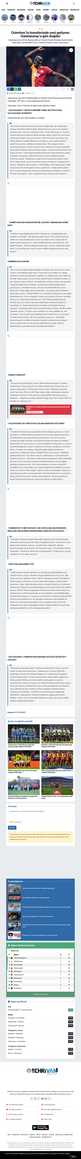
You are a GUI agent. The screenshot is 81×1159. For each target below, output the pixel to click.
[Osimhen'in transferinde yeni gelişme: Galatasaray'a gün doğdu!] (40, 66)
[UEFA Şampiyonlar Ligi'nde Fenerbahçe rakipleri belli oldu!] (24, 759)
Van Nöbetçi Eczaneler (16, 1104)
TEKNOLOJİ (63, 10)
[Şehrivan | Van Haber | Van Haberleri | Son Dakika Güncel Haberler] (40, 3)
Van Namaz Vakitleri (15, 1109)
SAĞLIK (54, 10)
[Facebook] (31, 1098)
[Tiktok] (46, 1098)
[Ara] (74, 3)
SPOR (38, 10)
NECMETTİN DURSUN (15, 93)
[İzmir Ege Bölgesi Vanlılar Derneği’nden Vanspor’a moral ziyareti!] (24, 785)
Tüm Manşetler (48, 1114)
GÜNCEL (30, 10)
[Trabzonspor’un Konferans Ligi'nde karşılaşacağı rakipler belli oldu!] (24, 734)
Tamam (73, 1156)
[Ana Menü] (7, 4)
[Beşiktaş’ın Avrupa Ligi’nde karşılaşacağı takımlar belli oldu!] (57, 734)
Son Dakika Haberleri (15, 1119)
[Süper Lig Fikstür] (72, 1002)
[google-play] (40, 1127)
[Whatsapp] (49, 1098)
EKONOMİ (21, 10)
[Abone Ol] (72, 89)
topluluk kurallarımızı (25, 834)
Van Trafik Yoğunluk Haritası (52, 1109)
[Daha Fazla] (19, 89)
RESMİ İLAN (74, 10)
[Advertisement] (40, 863)
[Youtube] (42, 1098)
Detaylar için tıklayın (40, 994)
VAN (3, 10)
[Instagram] (38, 1098)
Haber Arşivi (48, 1119)
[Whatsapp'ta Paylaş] (15, 89)
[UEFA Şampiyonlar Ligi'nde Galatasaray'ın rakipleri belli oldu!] (57, 759)
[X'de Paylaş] (12, 89)
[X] (35, 1098)
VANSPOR (11, 10)
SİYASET (46, 10)
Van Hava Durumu (49, 1104)
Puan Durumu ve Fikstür (15, 1114)
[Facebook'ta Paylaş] (8, 89)
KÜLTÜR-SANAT (35, 1137)
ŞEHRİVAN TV (46, 1137)
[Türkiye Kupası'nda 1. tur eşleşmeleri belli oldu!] (57, 785)
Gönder (12, 827)
